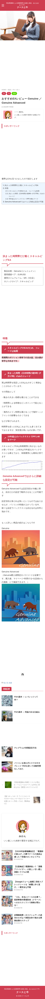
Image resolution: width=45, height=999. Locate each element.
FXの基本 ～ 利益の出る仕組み (27, 712)
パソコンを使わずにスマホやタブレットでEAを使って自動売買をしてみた (27, 766)
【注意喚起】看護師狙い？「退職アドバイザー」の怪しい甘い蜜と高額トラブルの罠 (28, 869)
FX (7, 683)
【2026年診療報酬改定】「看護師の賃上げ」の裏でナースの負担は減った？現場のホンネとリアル (28, 854)
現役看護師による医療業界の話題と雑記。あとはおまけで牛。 (22, 989)
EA (5, 683)
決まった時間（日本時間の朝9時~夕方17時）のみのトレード (26, 195)
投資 (10, 683)
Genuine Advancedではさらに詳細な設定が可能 (24, 202)
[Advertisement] (22, 64)
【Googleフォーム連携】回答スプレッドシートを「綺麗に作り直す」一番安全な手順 (28, 884)
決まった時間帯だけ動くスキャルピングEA (21, 185)
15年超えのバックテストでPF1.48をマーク (23, 199)
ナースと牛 (22, 7)
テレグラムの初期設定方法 (25, 748)
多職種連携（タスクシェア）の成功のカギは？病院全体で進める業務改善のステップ (28, 918)
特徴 (6, 188)
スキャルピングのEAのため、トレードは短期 (23, 191)
